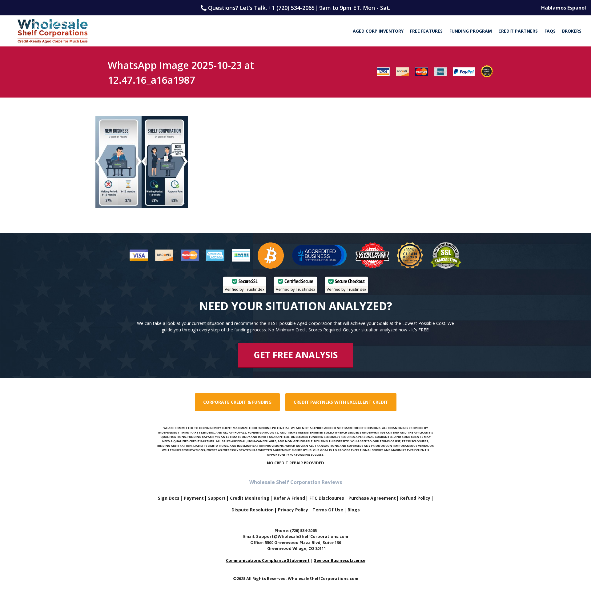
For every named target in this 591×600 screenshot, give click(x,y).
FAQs (550, 31)
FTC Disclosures (326, 498)
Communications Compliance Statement (268, 560)
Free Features (426, 31)
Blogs (354, 510)
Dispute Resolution (252, 510)
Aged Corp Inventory (378, 31)
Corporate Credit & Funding (237, 402)
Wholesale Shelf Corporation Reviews (295, 482)
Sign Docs (168, 498)
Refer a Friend (289, 498)
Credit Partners (518, 31)
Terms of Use (327, 510)
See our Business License (339, 560)
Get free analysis (296, 355)
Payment (194, 498)
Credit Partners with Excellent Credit (341, 402)
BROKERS (571, 31)
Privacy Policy (293, 510)
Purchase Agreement (372, 498)
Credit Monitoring (249, 498)
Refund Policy (415, 498)
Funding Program (470, 31)
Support (217, 498)
